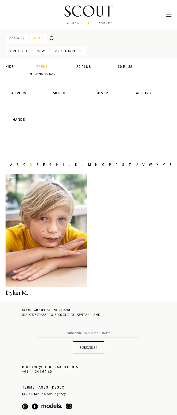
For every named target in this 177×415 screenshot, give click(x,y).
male (38, 38)
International (42, 73)
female (16, 38)
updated (18, 51)
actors (143, 93)
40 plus (19, 93)
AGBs (43, 387)
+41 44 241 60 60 (37, 372)
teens (42, 67)
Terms (28, 387)
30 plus (125, 67)
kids (10, 67)
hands (19, 119)
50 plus (60, 93)
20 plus (83, 67)
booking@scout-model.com (50, 367)
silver (102, 93)
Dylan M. (17, 292)
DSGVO (58, 387)
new (40, 51)
